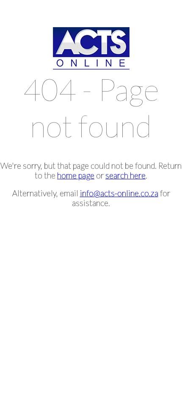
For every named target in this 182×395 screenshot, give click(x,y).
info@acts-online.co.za (119, 193)
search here (125, 175)
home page (75, 175)
